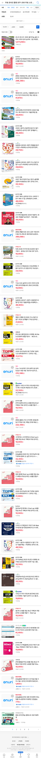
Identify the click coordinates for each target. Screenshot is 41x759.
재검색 (37, 7)
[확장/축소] (39, 12)
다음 (38, 729)
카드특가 (5, 27)
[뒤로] (3, 2)
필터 (37, 27)
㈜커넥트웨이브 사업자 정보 (19, 737)
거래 (13, 748)
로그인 (13, 741)
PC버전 (27, 741)
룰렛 (17, 7)
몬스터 (11, 16)
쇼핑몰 (13, 27)
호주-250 (22, 7)
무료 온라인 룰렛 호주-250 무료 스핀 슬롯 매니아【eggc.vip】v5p (22, 2)
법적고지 (28, 744)
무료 (8, 7)
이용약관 (13, 744)
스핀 (31, 7)
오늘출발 (21, 27)
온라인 (12, 7)
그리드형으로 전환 (38, 32)
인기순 (30, 32)
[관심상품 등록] (12, 38)
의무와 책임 (13, 750)
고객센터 (20, 741)
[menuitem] (4, 755)
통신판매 (9, 748)
